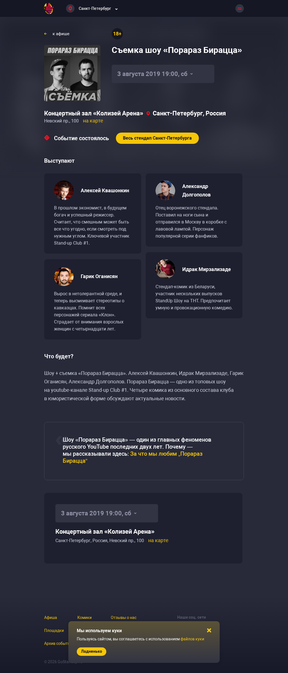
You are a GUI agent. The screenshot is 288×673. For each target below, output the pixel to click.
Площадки (54, 630)
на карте (93, 121)
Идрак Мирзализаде (206, 269)
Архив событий (58, 643)
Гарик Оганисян (99, 276)
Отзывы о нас (123, 617)
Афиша (50, 617)
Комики (84, 617)
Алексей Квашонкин (105, 190)
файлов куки (192, 639)
